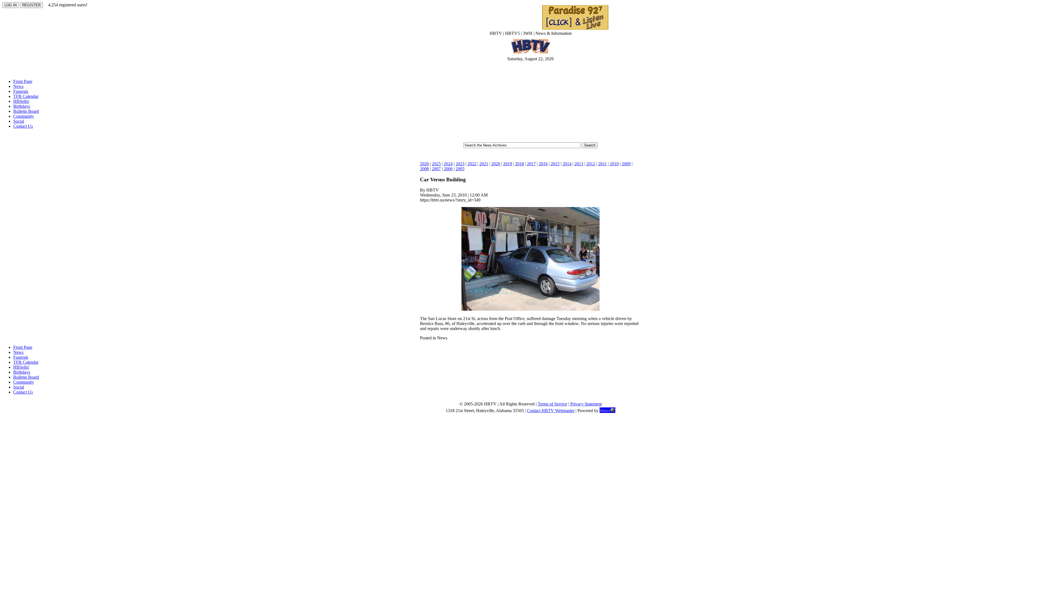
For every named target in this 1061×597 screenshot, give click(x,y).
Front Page (22, 81)
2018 (519, 163)
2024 (448, 163)
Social (18, 121)
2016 (543, 163)
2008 (424, 168)
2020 (495, 163)
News (18, 86)
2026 (424, 163)
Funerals (20, 91)
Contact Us (23, 126)
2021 (483, 163)
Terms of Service (552, 404)
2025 (436, 163)
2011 (602, 163)
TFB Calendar (25, 96)
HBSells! (21, 101)
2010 (614, 163)
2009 (626, 163)
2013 (578, 163)
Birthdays (21, 106)
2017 (531, 163)
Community (23, 116)
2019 (507, 163)
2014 (567, 163)
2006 (448, 168)
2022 (472, 163)
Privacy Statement (586, 404)
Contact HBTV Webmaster (550, 410)
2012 (590, 163)
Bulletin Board (26, 111)
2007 (436, 168)
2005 (460, 168)
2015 (555, 163)
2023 (460, 163)
